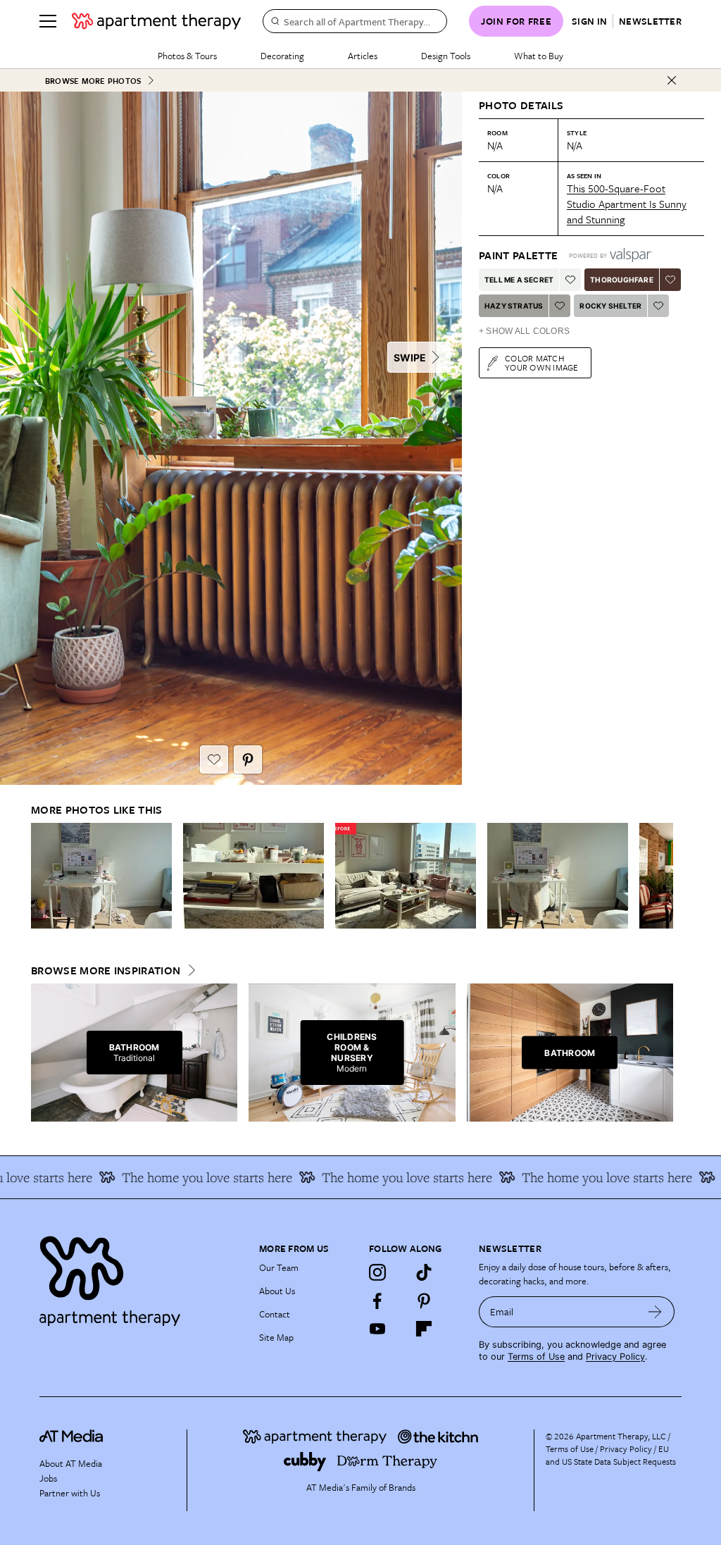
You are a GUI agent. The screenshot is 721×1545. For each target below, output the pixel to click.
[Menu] (47, 21)
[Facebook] (377, 1300)
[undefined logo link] (156, 21)
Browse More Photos (93, 81)
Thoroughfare (621, 279)
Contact (274, 1314)
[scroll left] (42, 876)
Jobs (48, 1478)
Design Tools (445, 56)
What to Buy (538, 56)
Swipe (410, 358)
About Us (277, 1291)
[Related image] (101, 876)
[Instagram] (377, 1272)
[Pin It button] (248, 759)
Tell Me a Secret (518, 279)
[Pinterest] (423, 1300)
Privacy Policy (615, 1356)
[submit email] (655, 1311)
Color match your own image (542, 362)
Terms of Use (536, 1356)
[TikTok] (423, 1272)
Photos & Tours (187, 56)
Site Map (276, 1337)
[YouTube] (377, 1328)
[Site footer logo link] (140, 1277)
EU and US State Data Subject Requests (611, 1455)
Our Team (279, 1267)
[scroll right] (662, 876)
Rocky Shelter (610, 306)
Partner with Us (69, 1493)
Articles (362, 56)
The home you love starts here (183, 1177)
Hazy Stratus (513, 306)
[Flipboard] (423, 1328)
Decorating (282, 56)
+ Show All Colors (524, 331)
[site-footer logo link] (71, 1438)
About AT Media (70, 1463)
